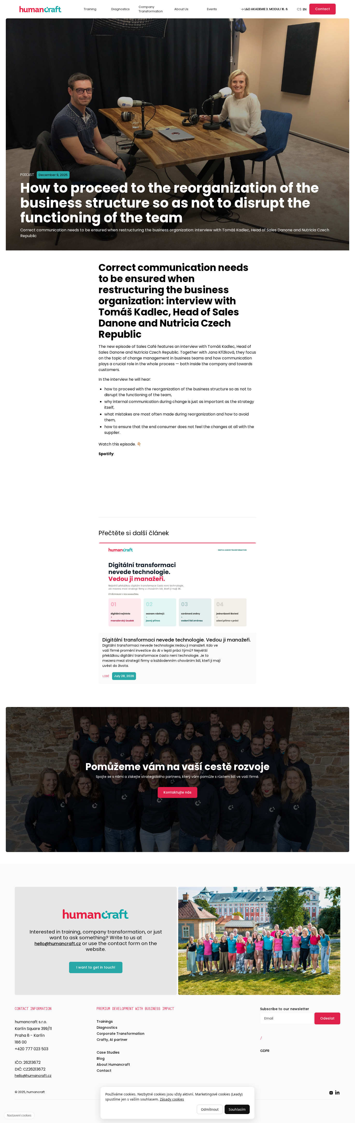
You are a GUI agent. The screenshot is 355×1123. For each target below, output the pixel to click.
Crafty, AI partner (112, 1039)
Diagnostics (120, 9)
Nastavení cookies (19, 1115)
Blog (101, 1058)
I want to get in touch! (95, 967)
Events (212, 9)
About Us (181, 9)
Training (90, 9)
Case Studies (108, 1052)
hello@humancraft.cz (58, 944)
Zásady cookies (172, 1099)
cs (299, 9)
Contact (322, 9)
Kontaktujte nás (177, 792)
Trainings (105, 1021)
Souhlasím (237, 1109)
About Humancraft (113, 1064)
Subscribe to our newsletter (284, 1008)
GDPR (265, 1050)
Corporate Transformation (120, 1033)
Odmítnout (210, 1109)
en (304, 9)
